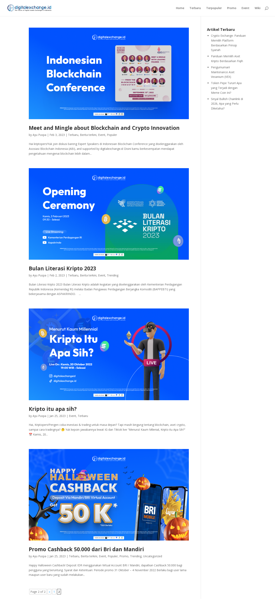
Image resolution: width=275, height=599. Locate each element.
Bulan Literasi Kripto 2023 (62, 268)
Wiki (258, 8)
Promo (231, 8)
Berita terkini (88, 135)
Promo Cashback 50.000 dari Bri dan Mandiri (86, 549)
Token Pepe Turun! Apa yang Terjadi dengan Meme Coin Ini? (226, 88)
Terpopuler (214, 8)
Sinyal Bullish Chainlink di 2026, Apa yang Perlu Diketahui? (227, 103)
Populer (112, 135)
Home (180, 8)
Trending (112, 275)
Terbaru (195, 8)
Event (245, 8)
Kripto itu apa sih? (53, 409)
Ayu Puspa (39, 135)
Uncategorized (152, 556)
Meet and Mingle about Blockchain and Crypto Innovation (104, 127)
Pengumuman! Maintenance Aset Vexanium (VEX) (223, 72)
